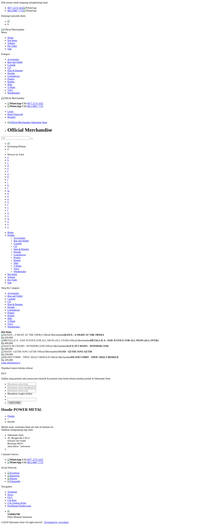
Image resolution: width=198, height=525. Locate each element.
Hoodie (11, 73)
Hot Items (12, 40)
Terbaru (11, 43)
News (10, 494)
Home (10, 37)
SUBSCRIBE (14, 403)
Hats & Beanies (15, 70)
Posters (10, 79)
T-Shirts (11, 87)
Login (10, 111)
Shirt (9, 84)
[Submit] (31, 138)
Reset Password (15, 114)
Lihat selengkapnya (10, 362)
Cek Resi (11, 500)
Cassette (11, 65)
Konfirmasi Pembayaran (19, 506)
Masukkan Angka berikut (19, 393)
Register (11, 117)
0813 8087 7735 (15, 10)
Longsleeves (13, 76)
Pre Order (12, 46)
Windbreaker (13, 93)
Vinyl (10, 90)
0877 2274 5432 (15, 8)
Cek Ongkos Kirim (16, 503)
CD (9, 67)
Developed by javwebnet (56, 522)
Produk (11, 235)
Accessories (13, 59)
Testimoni (12, 492)
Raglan (10, 81)
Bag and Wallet (14, 62)
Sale (9, 48)
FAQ (9, 497)
